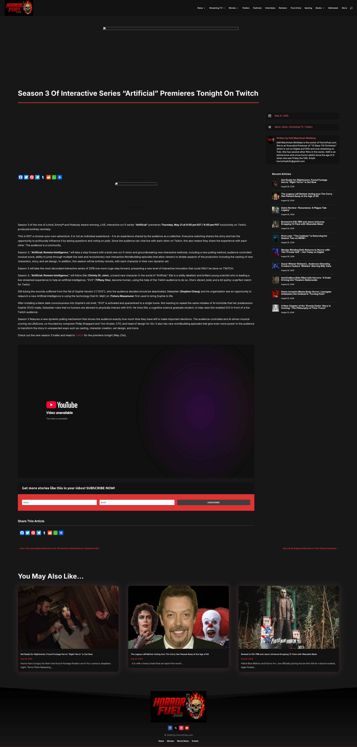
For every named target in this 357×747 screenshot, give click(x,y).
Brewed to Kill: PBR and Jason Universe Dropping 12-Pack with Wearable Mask (303, 222)
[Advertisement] (178, 68)
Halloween (333, 8)
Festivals (257, 8)
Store (344, 8)
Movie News (183, 741)
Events (195, 741)
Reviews (283, 8)
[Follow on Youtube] (187, 728)
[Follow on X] (175, 728)
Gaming (308, 8)
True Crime (295, 8)
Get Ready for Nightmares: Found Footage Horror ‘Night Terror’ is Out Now (304, 181)
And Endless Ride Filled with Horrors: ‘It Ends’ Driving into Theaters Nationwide (306, 278)
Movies (232, 8)
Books (319, 8)
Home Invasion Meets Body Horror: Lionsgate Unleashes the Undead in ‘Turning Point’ (306, 292)
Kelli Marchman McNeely (302, 138)
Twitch (79, 335)
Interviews (270, 8)
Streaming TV (215, 8)
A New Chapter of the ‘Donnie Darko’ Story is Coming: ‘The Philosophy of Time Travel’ (306, 306)
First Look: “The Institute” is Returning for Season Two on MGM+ (304, 236)
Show (285, 127)
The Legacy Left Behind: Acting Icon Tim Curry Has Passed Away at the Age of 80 (306, 194)
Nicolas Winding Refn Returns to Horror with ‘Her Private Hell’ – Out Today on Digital (305, 250)
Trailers (245, 8)
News (200, 8)
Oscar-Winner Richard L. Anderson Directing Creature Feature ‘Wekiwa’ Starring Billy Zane (306, 264)
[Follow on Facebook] (170, 728)
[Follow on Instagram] (181, 728)
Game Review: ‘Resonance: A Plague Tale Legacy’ (304, 208)
